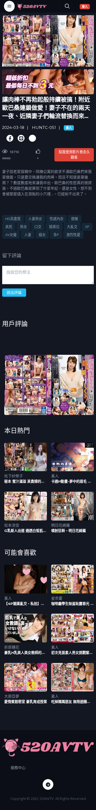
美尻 (8, 226)
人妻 (27, 234)
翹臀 (74, 218)
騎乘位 (54, 226)
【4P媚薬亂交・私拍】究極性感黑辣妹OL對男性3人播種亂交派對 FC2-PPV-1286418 (25, 603)
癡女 (42, 234)
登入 (86, 6)
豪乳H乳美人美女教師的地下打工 (24, 652)
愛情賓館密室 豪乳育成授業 (25, 701)
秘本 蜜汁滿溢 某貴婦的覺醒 (24, 481)
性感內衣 (56, 218)
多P (56, 234)
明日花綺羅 (60, 525)
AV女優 (11, 234)
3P (87, 226)
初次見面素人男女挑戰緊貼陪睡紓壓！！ (72, 652)
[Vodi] (32, 6)
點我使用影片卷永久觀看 (74, 154)
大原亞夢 (11, 696)
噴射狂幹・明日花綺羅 (68, 530)
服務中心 (18, 767)
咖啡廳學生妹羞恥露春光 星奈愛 (72, 603)
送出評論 (14, 292)
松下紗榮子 (13, 475)
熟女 (23, 226)
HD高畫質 (13, 218)
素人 (69, 128)
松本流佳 (11, 525)
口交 (37, 226)
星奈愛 (56, 598)
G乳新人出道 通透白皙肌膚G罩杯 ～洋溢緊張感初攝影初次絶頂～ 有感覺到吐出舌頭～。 (25, 530)
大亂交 (72, 226)
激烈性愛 (73, 234)
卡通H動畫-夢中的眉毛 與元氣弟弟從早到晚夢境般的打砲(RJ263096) (72, 481)
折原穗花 (11, 647)
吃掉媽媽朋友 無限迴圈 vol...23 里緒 (69, 701)
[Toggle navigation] (9, 6)
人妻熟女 (35, 218)
